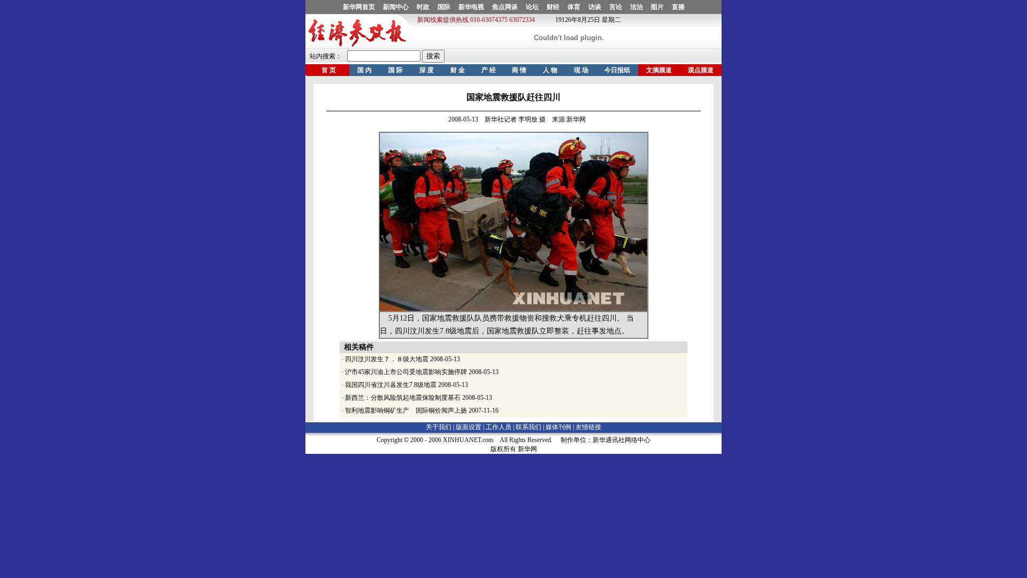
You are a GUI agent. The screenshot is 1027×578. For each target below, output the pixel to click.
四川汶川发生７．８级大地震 (386, 359)
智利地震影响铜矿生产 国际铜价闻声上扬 (406, 410)
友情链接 (588, 427)
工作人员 (498, 427)
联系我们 (528, 427)
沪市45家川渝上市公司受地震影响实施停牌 (406, 372)
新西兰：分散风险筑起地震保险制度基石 (403, 397)
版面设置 (468, 427)
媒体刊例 (558, 427)
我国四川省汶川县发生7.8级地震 (390, 385)
